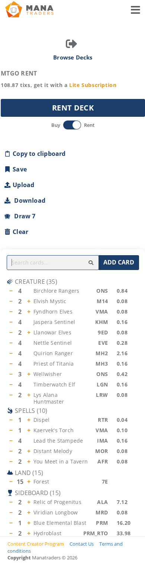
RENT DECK (73, 108)
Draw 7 (23, 216)
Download (28, 200)
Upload (23, 185)
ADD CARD (118, 262)
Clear (20, 232)
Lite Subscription (92, 85)
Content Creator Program (35, 543)
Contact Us (82, 543)
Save (20, 169)
